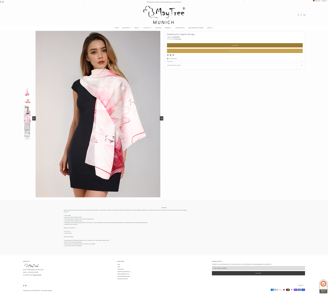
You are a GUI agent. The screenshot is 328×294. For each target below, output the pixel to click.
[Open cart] (304, 15)
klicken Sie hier (37, 275)
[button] (317, 1)
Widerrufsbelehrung (123, 274)
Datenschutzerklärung (123, 271)
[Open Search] (298, 15)
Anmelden (258, 273)
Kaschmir (126, 28)
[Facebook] (1, 2)
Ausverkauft (235, 45)
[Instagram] (3, 2)
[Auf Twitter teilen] (170, 55)
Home (117, 28)
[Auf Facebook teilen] (168, 55)
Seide (136, 28)
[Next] (244, 2)
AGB (118, 267)
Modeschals (180, 28)
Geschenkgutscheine (195, 28)
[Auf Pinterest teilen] (173, 55)
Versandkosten (178, 39)
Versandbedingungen (123, 276)
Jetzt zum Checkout (234, 50)
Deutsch (300, 285)
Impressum (120, 269)
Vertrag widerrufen (122, 278)
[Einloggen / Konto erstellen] (301, 15)
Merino (167, 28)
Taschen (158, 28)
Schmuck (147, 28)
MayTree (38, 290)
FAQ (118, 264)
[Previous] (84, 2)
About (209, 28)
